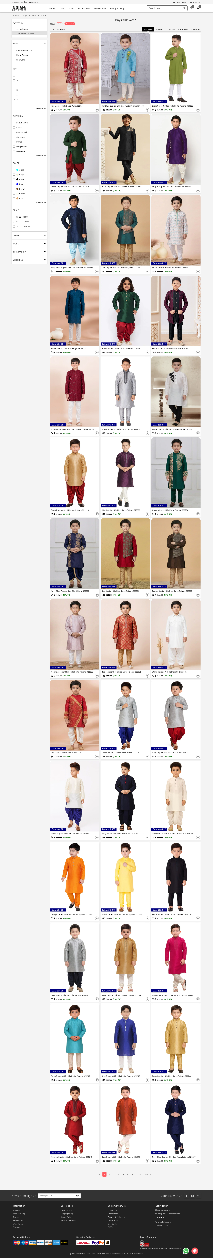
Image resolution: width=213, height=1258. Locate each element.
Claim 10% (156, 643)
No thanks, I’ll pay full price (114, 656)
